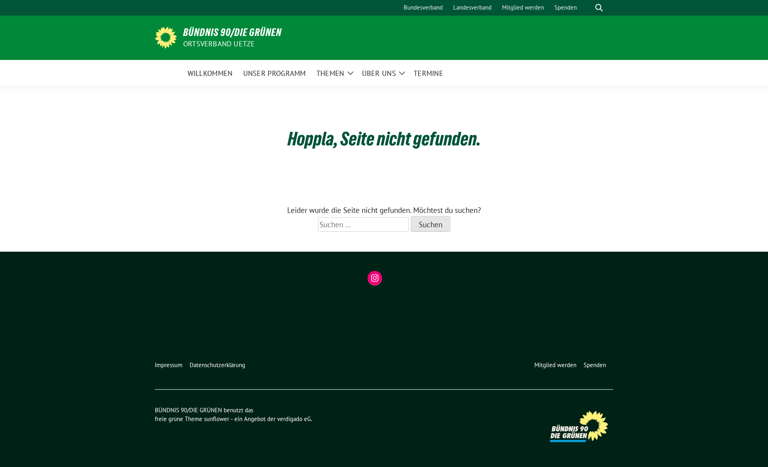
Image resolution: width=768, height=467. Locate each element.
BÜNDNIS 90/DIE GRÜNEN (232, 32)
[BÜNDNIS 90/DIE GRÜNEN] (166, 37)
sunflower (216, 419)
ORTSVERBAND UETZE (219, 43)
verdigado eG (294, 419)
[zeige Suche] (599, 8)
